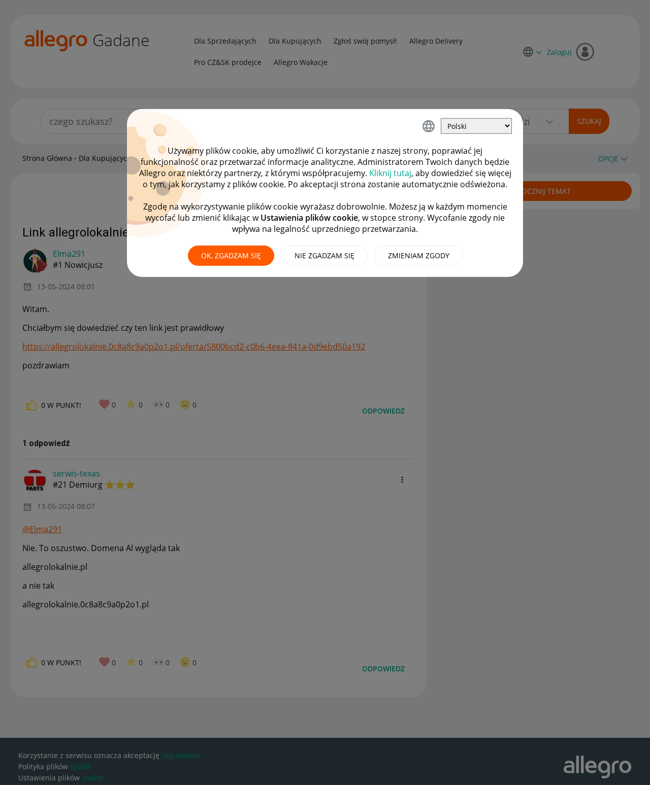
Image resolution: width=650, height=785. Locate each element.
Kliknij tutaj (390, 173)
